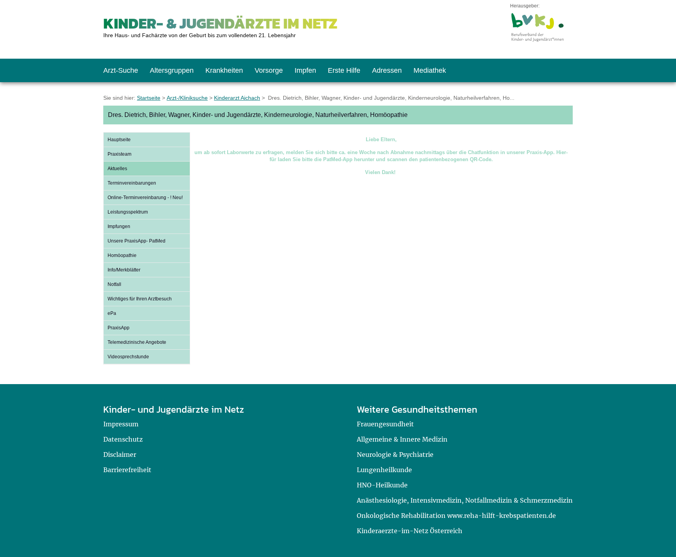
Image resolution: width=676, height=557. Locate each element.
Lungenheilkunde (384, 470)
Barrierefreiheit (127, 470)
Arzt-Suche (120, 70)
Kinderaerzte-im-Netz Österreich (409, 531)
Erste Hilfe (344, 70)
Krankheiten (224, 70)
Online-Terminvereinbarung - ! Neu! (145, 197)
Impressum (120, 424)
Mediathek (430, 70)
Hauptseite (119, 139)
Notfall (114, 284)
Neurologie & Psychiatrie (395, 454)
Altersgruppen (172, 70)
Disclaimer (119, 454)
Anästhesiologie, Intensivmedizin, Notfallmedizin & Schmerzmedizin (465, 500)
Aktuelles (117, 168)
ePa (112, 313)
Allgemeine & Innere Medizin (402, 439)
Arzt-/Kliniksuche (187, 98)
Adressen (387, 70)
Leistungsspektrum (128, 212)
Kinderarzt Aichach (237, 98)
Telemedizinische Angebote (137, 342)
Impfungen (119, 226)
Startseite (148, 98)
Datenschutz (123, 439)
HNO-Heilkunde (382, 485)
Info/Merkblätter (124, 270)
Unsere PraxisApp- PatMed (136, 241)
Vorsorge (269, 70)
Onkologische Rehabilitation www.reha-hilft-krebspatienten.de (456, 515)
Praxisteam (119, 154)
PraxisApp (118, 328)
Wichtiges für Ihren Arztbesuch (140, 299)
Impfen (305, 70)
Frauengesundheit (385, 424)
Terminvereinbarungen (132, 183)
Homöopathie (122, 255)
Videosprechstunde (128, 356)
